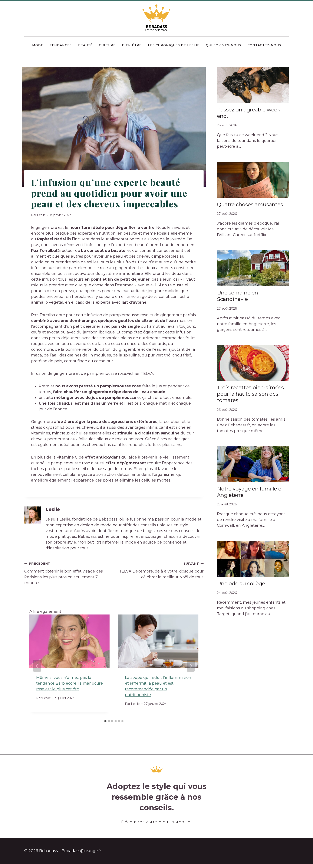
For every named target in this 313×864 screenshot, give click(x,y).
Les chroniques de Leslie (174, 45)
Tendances (61, 45)
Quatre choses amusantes (250, 204)
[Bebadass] (156, 18)
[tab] (105, 721)
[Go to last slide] (37, 666)
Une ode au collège (241, 583)
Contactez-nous (264, 45)
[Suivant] (191, 666)
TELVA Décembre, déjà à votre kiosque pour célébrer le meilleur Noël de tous (161, 570)
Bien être (132, 45)
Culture (107, 45)
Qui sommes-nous (223, 45)
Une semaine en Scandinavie (237, 296)
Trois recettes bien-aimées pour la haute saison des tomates (250, 393)
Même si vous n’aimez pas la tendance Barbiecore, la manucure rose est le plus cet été (69, 683)
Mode (37, 45)
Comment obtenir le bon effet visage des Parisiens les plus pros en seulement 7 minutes (63, 573)
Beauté (85, 45)
